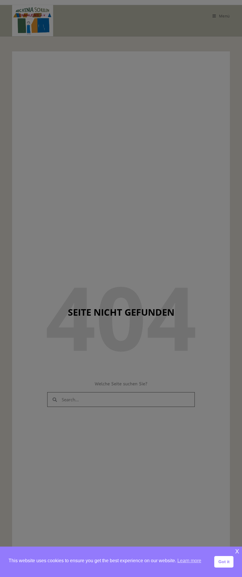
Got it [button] (224, 561)
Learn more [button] (189, 560)
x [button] (237, 551)
